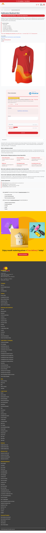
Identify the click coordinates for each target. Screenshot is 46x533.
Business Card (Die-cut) (5, 453)
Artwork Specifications (8, 204)
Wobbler (2, 512)
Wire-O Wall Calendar (4, 524)
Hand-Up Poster (3, 413)
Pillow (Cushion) (4, 386)
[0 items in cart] (38, 4)
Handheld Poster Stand (5, 415)
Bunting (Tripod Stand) (5, 400)
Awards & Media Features (5, 287)
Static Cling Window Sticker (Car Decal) (7, 374)
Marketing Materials (7, 39)
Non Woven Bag (3, 351)
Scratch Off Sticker (4, 368)
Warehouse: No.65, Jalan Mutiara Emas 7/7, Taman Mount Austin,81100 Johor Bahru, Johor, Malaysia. (8, 275)
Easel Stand (3, 404)
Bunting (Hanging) (4, 398)
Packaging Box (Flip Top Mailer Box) (7, 355)
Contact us (11, 104)
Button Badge (3, 463)
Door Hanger (3, 467)
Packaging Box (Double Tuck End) (7, 353)
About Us (2, 285)
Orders (6, 207)
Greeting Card (3, 476)
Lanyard (2, 330)
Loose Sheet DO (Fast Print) (5, 491)
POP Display (3, 425)
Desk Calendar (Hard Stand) (6, 517)
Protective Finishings (12, 202)
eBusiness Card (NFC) (4, 458)
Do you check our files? (8, 194)
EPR (3, 41)
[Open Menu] (44, 5)
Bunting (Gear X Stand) (5, 396)
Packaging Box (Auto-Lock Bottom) (7, 359)
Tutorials (6, 205)
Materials (6, 202)
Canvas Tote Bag (4, 380)
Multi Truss (3, 423)
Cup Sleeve (3, 465)
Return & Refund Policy (5, 299)
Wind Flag (2, 440)
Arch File (2, 309)
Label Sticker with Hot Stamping (6, 349)
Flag (1, 408)
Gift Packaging (3, 344)
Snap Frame (3, 434)
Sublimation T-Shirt (4, 505)
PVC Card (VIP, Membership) (6, 495)
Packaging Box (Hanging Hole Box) (7, 361)
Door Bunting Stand (4, 402)
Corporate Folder (4, 320)
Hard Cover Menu (4, 480)
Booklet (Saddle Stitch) (5, 448)
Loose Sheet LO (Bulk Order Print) (7, 493)
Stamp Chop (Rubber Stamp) (6, 337)
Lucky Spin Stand (4, 421)
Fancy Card (3, 326)
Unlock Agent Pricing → (12, 128)
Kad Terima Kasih (4, 486)
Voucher (2, 510)
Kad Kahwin (3, 484)
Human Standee (3, 417)
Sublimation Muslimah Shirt (5, 503)
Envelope (2, 324)
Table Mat (2, 388)
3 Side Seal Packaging (4, 342)
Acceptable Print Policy (5, 297)
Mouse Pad (3, 382)
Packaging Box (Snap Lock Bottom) (7, 357)
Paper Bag (2, 363)
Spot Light (2, 436)
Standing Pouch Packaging (5, 370)
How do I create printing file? (9, 196)
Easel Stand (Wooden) (5, 406)
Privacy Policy (3, 295)
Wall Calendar (3, 522)
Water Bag (2, 438)
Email (17, 104)
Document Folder (4, 322)
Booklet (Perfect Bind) (4, 446)
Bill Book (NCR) (3, 311)
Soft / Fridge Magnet (4, 499)
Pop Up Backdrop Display (5, 427)
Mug (1, 384)
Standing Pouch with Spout (5, 372)
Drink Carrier (3, 469)
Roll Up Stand (3, 432)
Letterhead (3, 332)
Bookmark (2, 313)
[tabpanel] (23, 165)
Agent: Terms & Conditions (5, 304)
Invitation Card (3, 482)
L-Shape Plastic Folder (5, 328)
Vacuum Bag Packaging (5, 376)
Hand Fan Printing (4, 478)
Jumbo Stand (3, 419)
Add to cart (23, 132)
